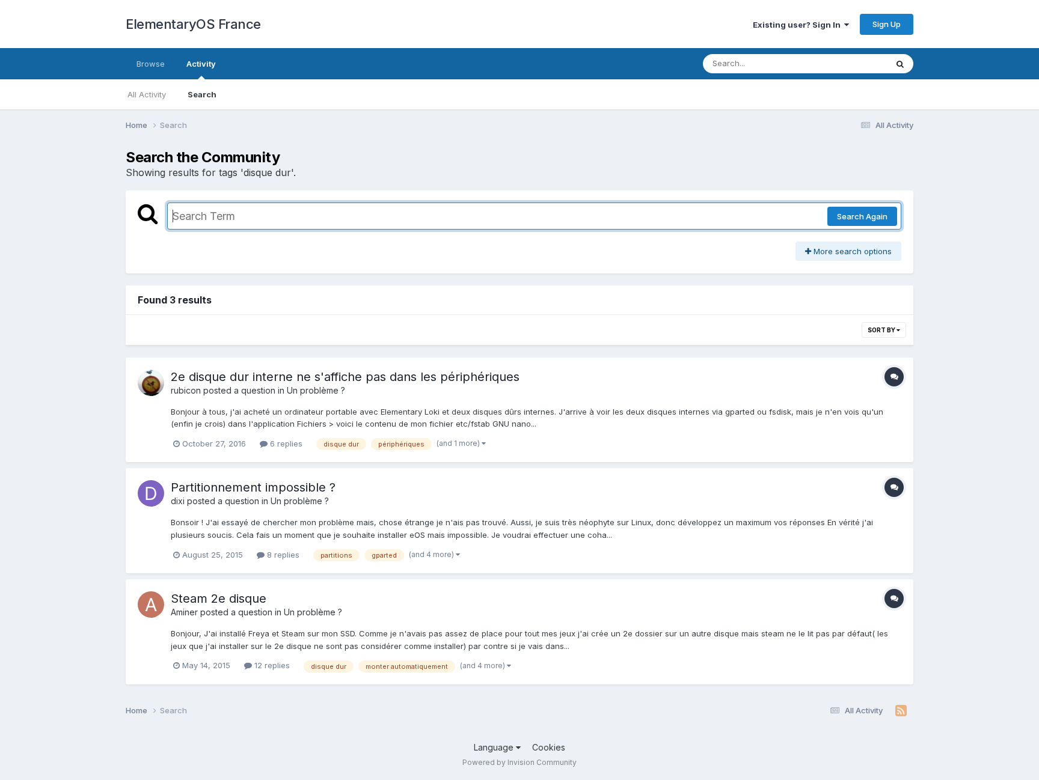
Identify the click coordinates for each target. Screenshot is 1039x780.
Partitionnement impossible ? (253, 487)
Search (202, 94)
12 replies (271, 665)
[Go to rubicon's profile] (151, 383)
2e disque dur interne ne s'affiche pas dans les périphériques (345, 377)
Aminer (184, 612)
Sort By (882, 330)
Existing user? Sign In (798, 24)
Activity (201, 64)
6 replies (285, 443)
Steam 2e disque (218, 598)
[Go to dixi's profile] (151, 493)
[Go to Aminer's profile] (151, 604)
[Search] (900, 63)
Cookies (548, 747)
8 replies (282, 554)
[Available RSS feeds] (901, 710)
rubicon (186, 390)
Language (495, 747)
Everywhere (850, 63)
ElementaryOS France (193, 24)
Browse (150, 64)
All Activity (146, 94)
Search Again (862, 216)
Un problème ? (316, 390)
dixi (178, 501)
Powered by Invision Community (519, 762)
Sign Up (886, 24)
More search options (851, 251)
